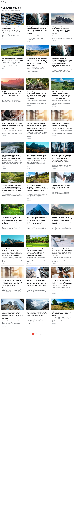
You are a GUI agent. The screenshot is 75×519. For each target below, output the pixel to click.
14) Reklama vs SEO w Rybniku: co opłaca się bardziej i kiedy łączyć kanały (61, 313)
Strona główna (71, 1)
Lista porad (63, 1)
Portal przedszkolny (8, 2)
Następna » (40, 334)
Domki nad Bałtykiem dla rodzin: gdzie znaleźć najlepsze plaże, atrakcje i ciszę (61, 187)
